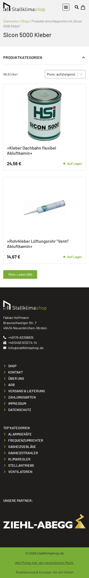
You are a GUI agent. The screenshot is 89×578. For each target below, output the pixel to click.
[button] (65, 7)
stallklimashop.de (50, 553)
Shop (25, 21)
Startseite (11, 21)
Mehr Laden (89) (20, 274)
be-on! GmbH (63, 572)
